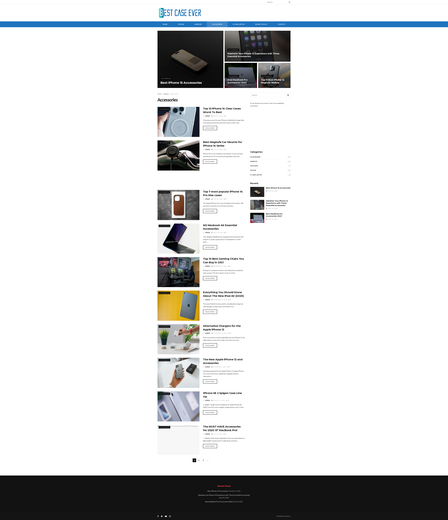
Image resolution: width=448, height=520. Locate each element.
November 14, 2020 (220, 333)
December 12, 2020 (220, 266)
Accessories (217, 24)
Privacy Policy (261, 24)
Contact (281, 24)
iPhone (181, 24)
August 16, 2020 (219, 400)
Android (198, 24)
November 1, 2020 (219, 367)
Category (166, 94)
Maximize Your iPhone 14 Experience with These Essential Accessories (277, 203)
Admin (165, 87)
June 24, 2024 (175, 87)
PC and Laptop (239, 24)
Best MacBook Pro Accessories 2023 (274, 215)
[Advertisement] (248, 12)
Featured (254, 166)
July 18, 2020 (217, 434)
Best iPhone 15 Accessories (181, 83)
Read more (210, 128)
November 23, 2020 (220, 299)
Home (165, 24)
